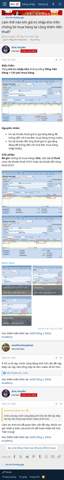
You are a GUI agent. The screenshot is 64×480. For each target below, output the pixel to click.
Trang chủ (35, 476)
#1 (61, 59)
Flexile (8, 472)
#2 (61, 357)
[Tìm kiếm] (60, 4)
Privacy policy (9, 476)
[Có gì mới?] (53, 4)
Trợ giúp (23, 476)
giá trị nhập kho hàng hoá (15, 39)
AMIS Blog (36, 333)
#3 (61, 403)
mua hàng (34, 39)
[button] (5, 4)
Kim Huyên (9, 36)
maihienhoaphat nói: (14, 410)
